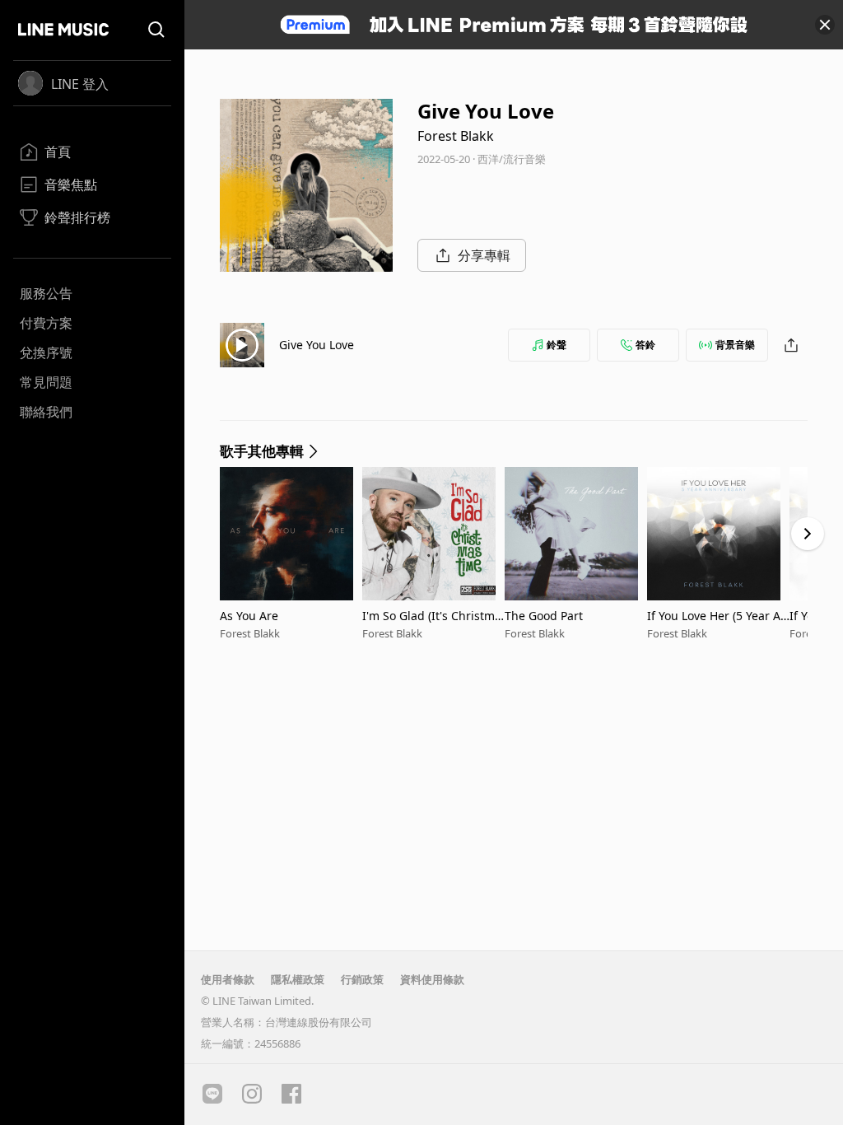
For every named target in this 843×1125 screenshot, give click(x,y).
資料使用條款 (432, 979)
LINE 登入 (80, 84)
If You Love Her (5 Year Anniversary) (717, 616)
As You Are (249, 616)
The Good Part (544, 616)
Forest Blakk (455, 136)
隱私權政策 (297, 979)
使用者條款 (227, 979)
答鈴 (645, 345)
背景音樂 (735, 345)
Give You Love (316, 344)
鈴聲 (556, 345)
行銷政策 (362, 979)
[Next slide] (807, 533)
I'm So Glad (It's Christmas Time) (431, 616)
